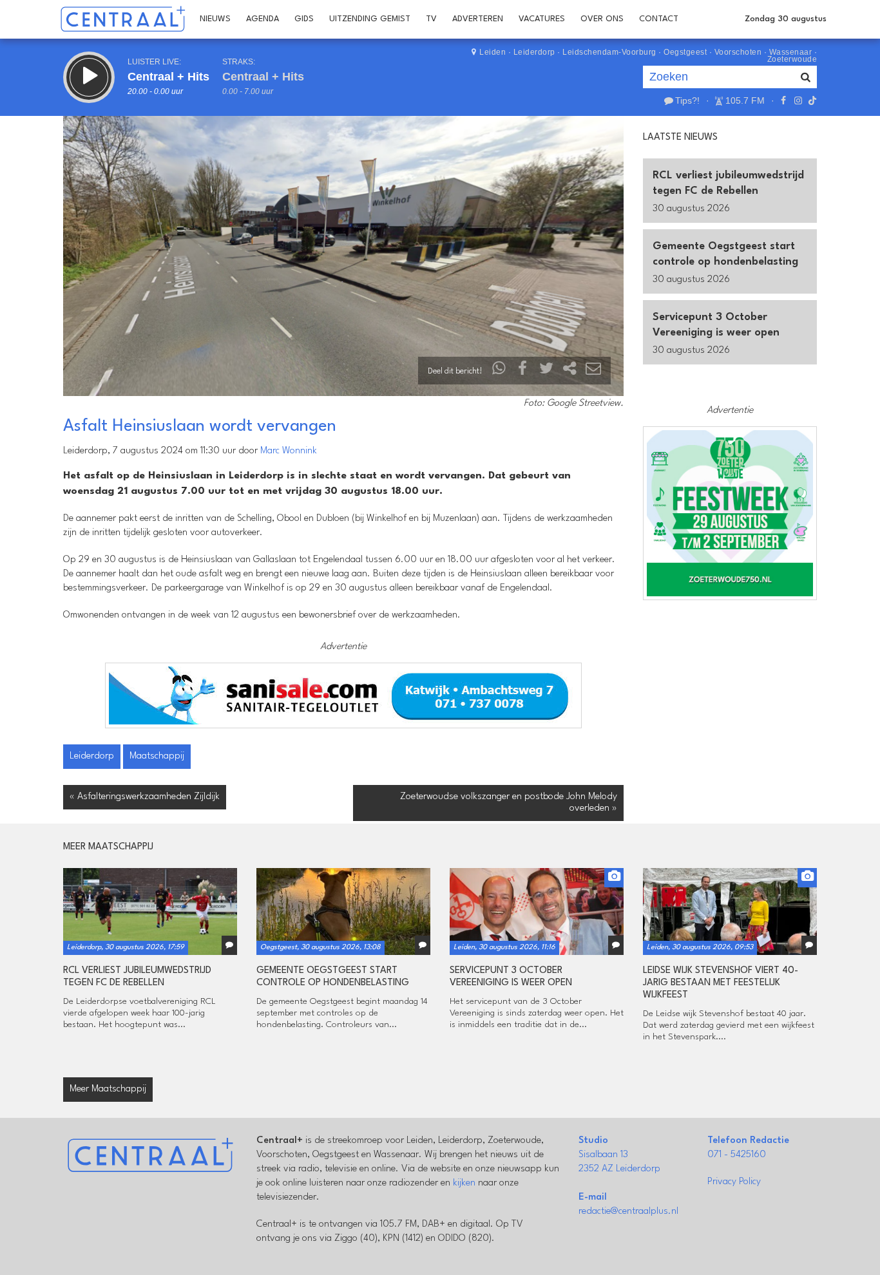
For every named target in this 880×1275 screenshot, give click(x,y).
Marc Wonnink (288, 451)
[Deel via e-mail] (593, 371)
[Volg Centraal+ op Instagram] (797, 100)
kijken (464, 1183)
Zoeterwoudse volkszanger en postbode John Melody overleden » (508, 802)
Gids (304, 19)
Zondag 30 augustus (786, 19)
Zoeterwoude (792, 59)
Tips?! (687, 100)
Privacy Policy (734, 1182)
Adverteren (477, 19)
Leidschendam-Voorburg (609, 52)
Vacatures (542, 19)
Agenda (262, 19)
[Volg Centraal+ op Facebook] (783, 100)
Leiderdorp (534, 52)
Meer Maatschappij (108, 1089)
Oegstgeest (685, 52)
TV (431, 19)
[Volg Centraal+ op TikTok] (811, 100)
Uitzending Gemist (369, 19)
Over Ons (602, 19)
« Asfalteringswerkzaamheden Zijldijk (145, 797)
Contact (658, 19)
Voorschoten (738, 52)
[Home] (122, 19)
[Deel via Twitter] (546, 371)
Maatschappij (156, 756)
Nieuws (215, 19)
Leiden (492, 52)
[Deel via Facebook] (523, 371)
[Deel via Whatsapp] (499, 371)
